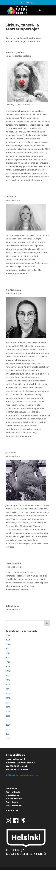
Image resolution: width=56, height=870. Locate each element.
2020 (8, 662)
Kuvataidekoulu (14, 798)
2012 (8, 698)
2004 (8, 733)
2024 (8, 644)
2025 (8, 639)
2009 (8, 711)
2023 (8, 648)
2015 (8, 684)
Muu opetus (12, 810)
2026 (8, 635)
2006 (8, 724)
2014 (8, 689)
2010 (8, 706)
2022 (8, 653)
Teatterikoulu (13, 791)
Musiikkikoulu (12, 795)
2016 (8, 680)
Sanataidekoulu (13, 805)
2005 (8, 729)
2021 (8, 657)
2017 (8, 675)
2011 (8, 702)
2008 (8, 715)
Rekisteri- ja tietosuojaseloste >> (23, 775)
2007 (8, 720)
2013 (8, 693)
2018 (8, 671)
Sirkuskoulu (11, 788)
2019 (8, 666)
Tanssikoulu (12, 802)
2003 (8, 738)
